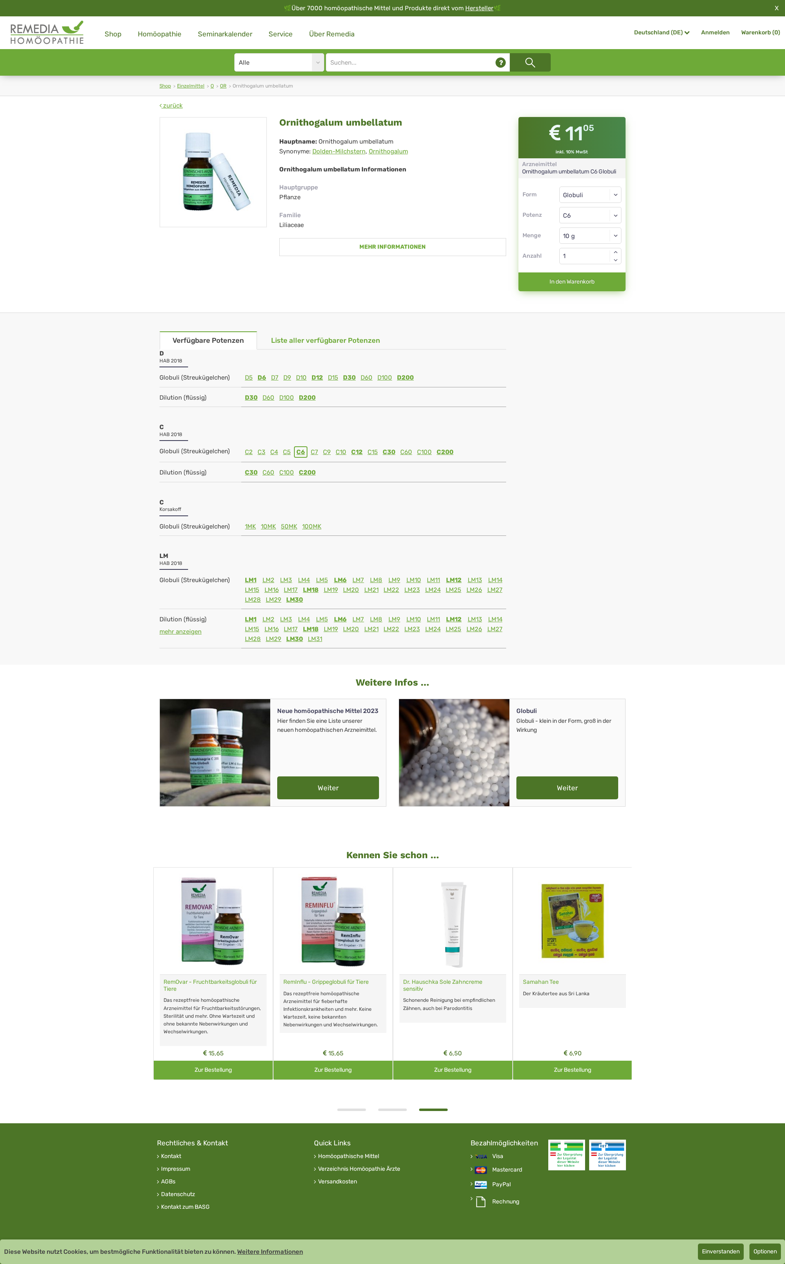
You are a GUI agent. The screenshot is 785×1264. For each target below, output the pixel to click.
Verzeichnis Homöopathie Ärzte (359, 1169)
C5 (287, 452)
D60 (366, 377)
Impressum (175, 1169)
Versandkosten (337, 1182)
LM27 (494, 590)
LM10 (413, 580)
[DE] (47, 32)
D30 (349, 377)
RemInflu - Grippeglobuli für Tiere (326, 981)
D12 (317, 377)
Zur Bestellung (213, 1069)
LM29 (273, 599)
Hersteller (479, 8)
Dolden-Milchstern (339, 151)
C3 (261, 452)
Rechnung (505, 1202)
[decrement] (615, 260)
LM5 (322, 580)
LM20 (351, 590)
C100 (424, 452)
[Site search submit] (530, 62)
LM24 (433, 590)
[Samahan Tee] (572, 921)
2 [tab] (392, 1110)
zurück (172, 105)
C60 (406, 452)
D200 (405, 377)
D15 (333, 377)
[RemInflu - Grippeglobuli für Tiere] (333, 921)
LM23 (412, 590)
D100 (384, 377)
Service (281, 34)
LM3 (286, 580)
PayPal (501, 1185)
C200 (445, 452)
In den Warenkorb (572, 281)
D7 (274, 377)
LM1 (250, 580)
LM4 (304, 580)
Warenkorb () (760, 32)
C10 (341, 452)
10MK (268, 526)
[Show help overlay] (501, 62)
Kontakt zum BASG (185, 1207)
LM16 (272, 590)
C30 (389, 452)
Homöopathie (160, 34)
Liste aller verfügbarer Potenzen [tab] (325, 340)
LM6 (340, 580)
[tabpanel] (453, 973)
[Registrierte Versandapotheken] (566, 1155)
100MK (311, 526)
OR (223, 86)
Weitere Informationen (270, 1251)
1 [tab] (351, 1110)
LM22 (391, 590)
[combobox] (590, 215)
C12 (357, 452)
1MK (250, 526)
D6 (262, 377)
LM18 (310, 590)
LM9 (394, 580)
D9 (287, 377)
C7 (314, 452)
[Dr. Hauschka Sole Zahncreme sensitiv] (452, 921)
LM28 (253, 599)
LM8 (376, 580)
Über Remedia (331, 34)
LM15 (252, 590)
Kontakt (171, 1156)
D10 (301, 377)
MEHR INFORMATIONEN (392, 246)
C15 (373, 452)
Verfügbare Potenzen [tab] (208, 340)
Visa (497, 1156)
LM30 (294, 599)
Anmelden (715, 32)
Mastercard (507, 1170)
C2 (249, 452)
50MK (289, 526)
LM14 (495, 580)
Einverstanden (721, 1251)
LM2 (268, 580)
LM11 (433, 580)
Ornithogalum (388, 151)
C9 (327, 452)
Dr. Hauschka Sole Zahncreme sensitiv (442, 985)
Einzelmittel (190, 86)
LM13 (475, 580)
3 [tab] (433, 1110)
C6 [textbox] (567, 215)
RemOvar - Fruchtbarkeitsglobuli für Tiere (210, 985)
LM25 (453, 590)
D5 (249, 377)
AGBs (168, 1182)
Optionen (765, 1251)
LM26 (474, 590)
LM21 (371, 590)
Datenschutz (178, 1194)
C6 (300, 452)
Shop (113, 34)
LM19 (331, 590)
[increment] (615, 252)
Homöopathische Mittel (348, 1156)
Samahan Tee (541, 981)
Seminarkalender (225, 34)
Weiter (328, 788)
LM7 (358, 580)
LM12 (454, 580)
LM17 (291, 590)
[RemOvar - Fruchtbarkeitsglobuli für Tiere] (213, 921)
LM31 (315, 639)
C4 (274, 452)
